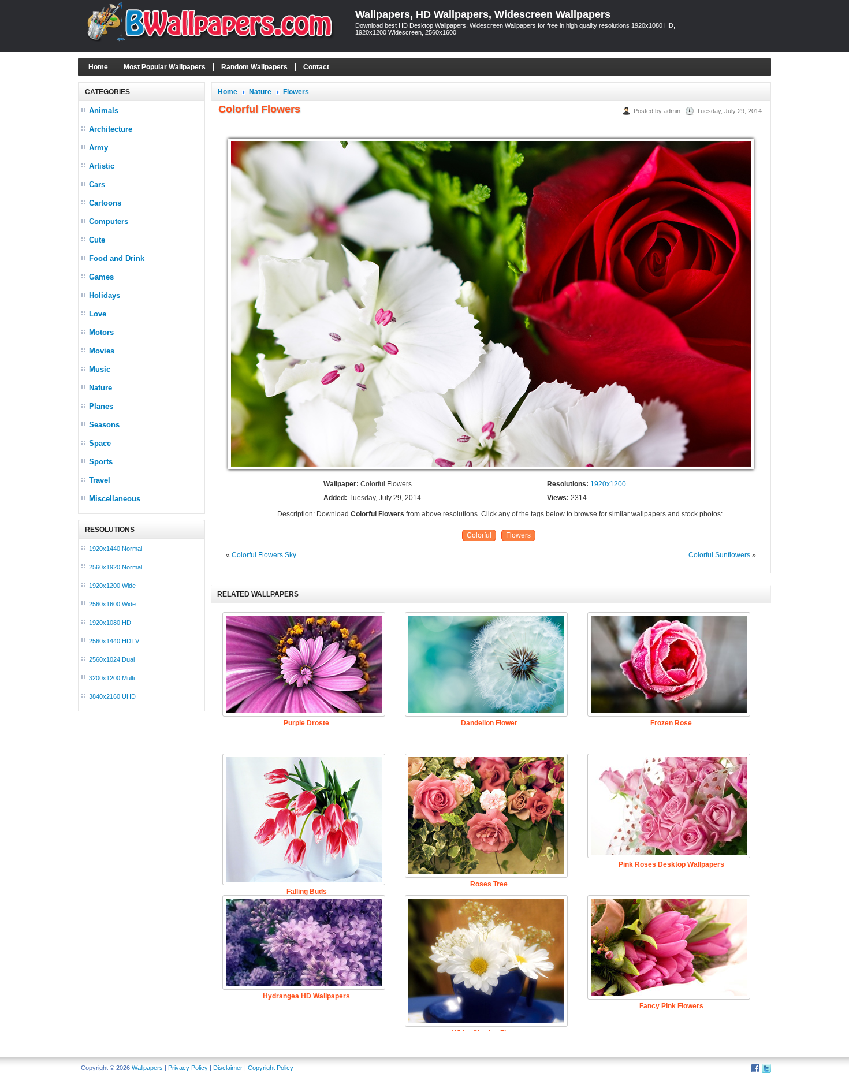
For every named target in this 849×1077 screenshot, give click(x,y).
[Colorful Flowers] (491, 470)
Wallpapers (147, 1067)
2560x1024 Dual (112, 659)
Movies (101, 350)
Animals (103, 110)
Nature (100, 387)
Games (101, 277)
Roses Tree (489, 884)
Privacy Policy (188, 1067)
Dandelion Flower (489, 723)
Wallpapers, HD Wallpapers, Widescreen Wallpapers (482, 14)
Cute (97, 240)
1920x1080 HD (110, 622)
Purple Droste (306, 723)
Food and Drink (116, 258)
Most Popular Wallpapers (165, 67)
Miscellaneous (114, 498)
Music (99, 369)
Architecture (110, 129)
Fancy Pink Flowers (671, 1006)
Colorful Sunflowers (719, 555)
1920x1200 (608, 484)
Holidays (104, 295)
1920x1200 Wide (112, 585)
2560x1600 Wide (112, 604)
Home (98, 67)
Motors (101, 332)
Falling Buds (306, 892)
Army (98, 147)
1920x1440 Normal (115, 548)
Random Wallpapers (254, 67)
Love (97, 314)
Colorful (479, 535)
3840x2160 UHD (112, 696)
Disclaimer (228, 1067)
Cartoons (105, 203)
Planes (101, 406)
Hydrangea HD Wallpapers (306, 996)
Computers (108, 221)
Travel (99, 480)
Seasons (104, 424)
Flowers (296, 92)
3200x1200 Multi (112, 677)
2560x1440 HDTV (114, 641)
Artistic (101, 166)
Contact (316, 67)
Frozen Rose (671, 723)
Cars (97, 184)
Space (100, 443)
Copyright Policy (270, 1067)
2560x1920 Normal (115, 567)
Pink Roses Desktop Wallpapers (671, 864)
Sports (101, 461)
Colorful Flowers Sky (264, 555)
